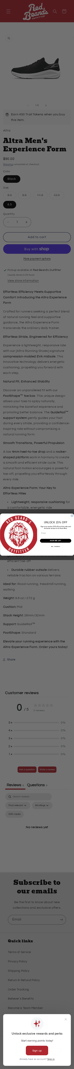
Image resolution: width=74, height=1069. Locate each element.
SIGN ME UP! (55, 540)
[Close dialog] (72, 516)
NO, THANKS (55, 546)
